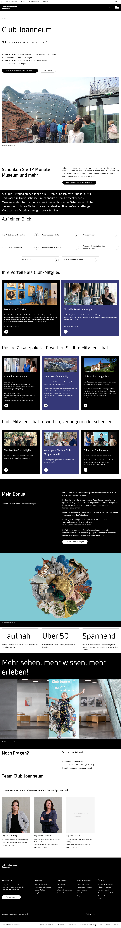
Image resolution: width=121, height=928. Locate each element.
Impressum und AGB (46, 925)
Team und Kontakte (104, 896)
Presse (46, 2)
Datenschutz (60, 925)
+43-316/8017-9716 (72, 847)
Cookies (116, 925)
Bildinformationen (7, 145)
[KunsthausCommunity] (46, 405)
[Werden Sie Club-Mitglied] (6, 470)
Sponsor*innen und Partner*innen (108, 893)
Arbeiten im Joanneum (105, 887)
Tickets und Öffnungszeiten (43, 887)
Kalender (59, 887)
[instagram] (91, 914)
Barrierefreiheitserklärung (88, 925)
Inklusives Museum (83, 884)
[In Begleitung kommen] (6, 405)
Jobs (101, 925)
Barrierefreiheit (40, 890)
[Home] (9, 7)
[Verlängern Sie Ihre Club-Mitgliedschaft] (46, 470)
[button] (110, 8)
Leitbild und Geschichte (105, 884)
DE (116, 2)
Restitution (80, 893)
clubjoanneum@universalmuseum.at (79, 525)
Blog (24, 2)
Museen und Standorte (10, 2)
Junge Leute (61, 893)
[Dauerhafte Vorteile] (6, 332)
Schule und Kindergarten (64, 890)
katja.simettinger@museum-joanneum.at (14, 842)
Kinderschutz (72, 925)
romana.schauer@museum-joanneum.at (46, 844)
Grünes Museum (82, 890)
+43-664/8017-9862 (40, 847)
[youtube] (94, 914)
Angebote (38, 893)
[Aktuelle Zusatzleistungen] (66, 332)
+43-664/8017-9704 (8, 845)
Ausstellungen (61, 884)
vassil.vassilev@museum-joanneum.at (78, 844)
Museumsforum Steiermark (85, 887)
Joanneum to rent (103, 890)
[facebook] (87, 914)
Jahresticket (35, 2)
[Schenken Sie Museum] (85, 470)
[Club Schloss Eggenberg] (85, 405)
